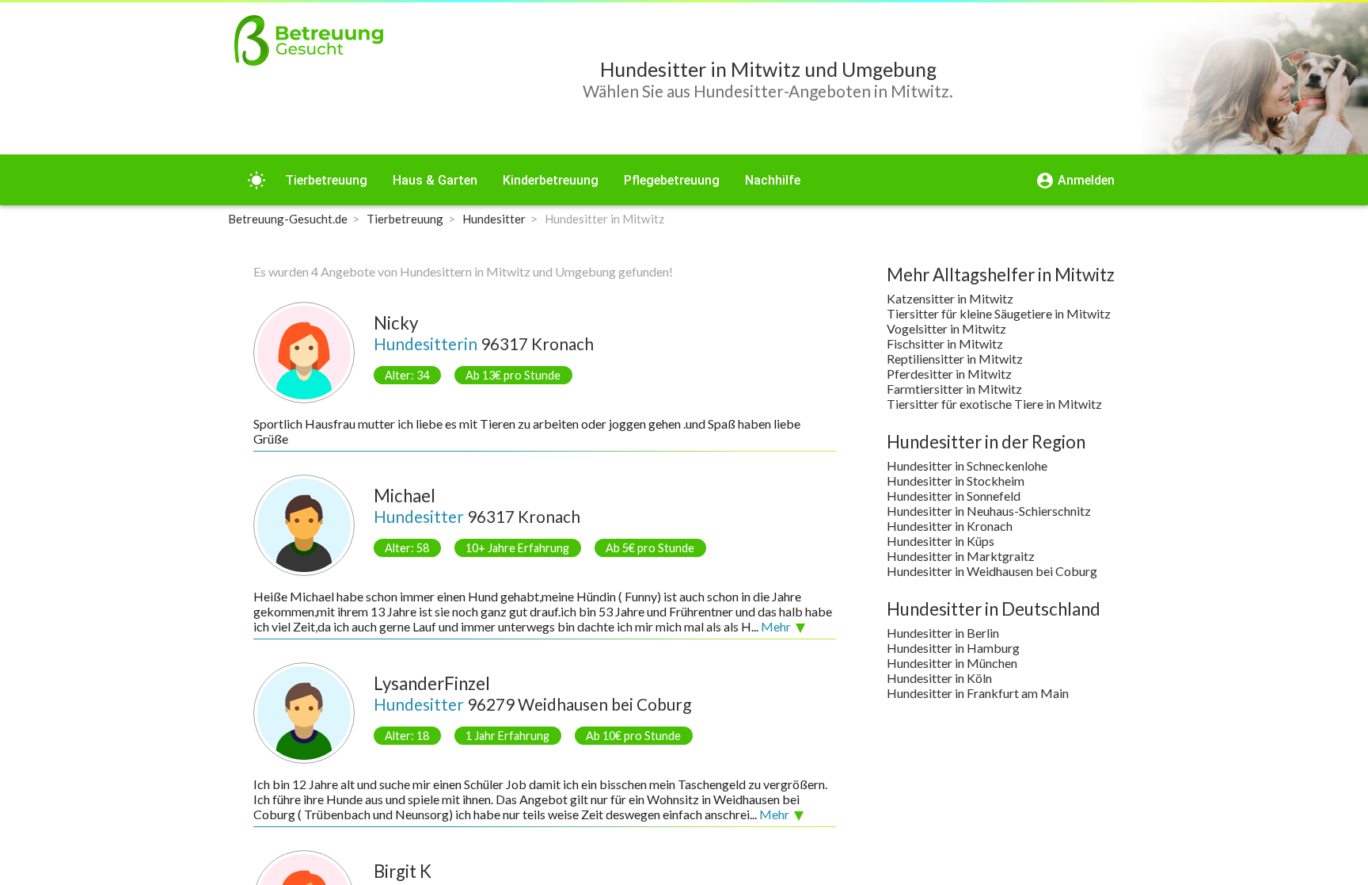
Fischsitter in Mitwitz (945, 343)
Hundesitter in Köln (939, 677)
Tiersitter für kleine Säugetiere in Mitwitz (999, 313)
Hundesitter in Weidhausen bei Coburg (992, 570)
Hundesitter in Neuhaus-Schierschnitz (989, 510)
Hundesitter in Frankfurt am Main (978, 692)
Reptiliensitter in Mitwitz (955, 358)
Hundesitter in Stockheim (955, 480)
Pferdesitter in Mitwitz (949, 373)
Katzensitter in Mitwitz (950, 298)
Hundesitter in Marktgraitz (961, 555)
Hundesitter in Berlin (943, 632)
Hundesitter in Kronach (950, 525)
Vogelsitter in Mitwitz (946, 328)
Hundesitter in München (952, 662)
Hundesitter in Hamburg (953, 647)
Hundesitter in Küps (940, 540)
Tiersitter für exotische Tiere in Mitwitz (994, 403)
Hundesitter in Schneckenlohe (967, 465)
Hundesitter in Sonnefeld (953, 495)
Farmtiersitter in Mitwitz (954, 388)
